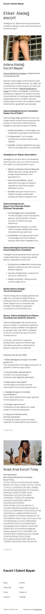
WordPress (38, 609)
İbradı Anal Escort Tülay (20, 469)
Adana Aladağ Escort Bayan (13, 66)
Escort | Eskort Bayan (13, 3)
